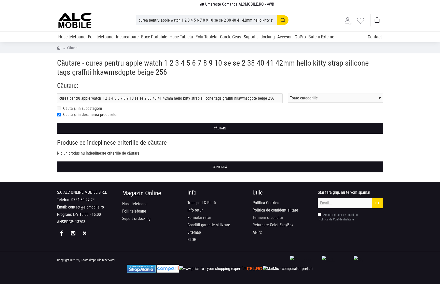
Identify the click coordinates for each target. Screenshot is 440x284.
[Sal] (368, 260)
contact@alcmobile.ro (86, 207)
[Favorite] (361, 20)
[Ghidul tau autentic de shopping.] (168, 269)
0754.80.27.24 (83, 199)
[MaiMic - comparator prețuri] (288, 268)
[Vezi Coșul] (376, 20)
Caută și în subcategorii (82, 108)
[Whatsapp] (84, 233)
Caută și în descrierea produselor (90, 114)
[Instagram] (72, 233)
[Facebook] (61, 233)
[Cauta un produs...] (282, 20)
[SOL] (336, 260)
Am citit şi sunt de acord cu (338, 217)
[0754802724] (194, 4)
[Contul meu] (349, 20)
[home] (59, 47)
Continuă (220, 167)
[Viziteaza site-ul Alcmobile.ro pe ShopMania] (141, 269)
